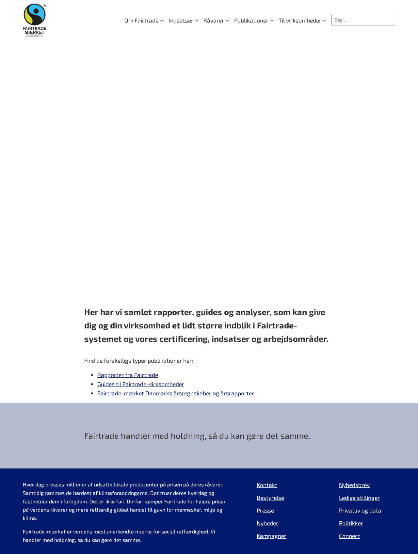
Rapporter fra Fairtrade (127, 374)
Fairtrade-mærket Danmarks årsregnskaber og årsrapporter (175, 393)
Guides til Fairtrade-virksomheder (140, 384)
